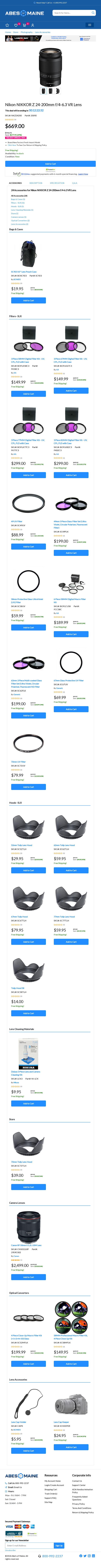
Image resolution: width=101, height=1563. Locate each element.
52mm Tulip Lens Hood (21, 845)
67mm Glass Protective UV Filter (69, 680)
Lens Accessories (42, 32)
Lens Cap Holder (18, 1422)
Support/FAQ (50, 1498)
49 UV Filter (16, 521)
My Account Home (53, 1481)
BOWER (17, 279)
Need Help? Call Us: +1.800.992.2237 (51, 3)
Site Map (48, 1502)
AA (15, 373)
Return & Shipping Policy (83, 1512)
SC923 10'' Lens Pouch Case (23, 271)
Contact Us (77, 1481)
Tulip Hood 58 (17, 988)
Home (8, 32)
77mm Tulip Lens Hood (64, 916)
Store (15, 32)
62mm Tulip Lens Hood (64, 845)
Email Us (18, 1487)
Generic (17, 694)
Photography (26, 32)
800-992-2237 (22, 1483)
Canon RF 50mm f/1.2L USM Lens (26, 1245)
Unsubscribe (10, 1550)
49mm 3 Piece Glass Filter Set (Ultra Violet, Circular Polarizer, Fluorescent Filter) (70, 524)
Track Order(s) (51, 1493)
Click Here (12, 145)
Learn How (83, 174)
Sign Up (59, 1545)
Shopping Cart (51, 1489)
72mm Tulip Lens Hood (21, 1162)
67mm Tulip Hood (19, 916)
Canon (16, 1256)
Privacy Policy (78, 1504)
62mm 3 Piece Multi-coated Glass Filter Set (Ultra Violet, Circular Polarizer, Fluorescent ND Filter (26, 683)
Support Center (79, 1485)
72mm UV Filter (18, 761)
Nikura (16, 1082)
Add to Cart (50, 163)
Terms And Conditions (81, 1508)
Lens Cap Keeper (61, 1422)
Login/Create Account (54, 1485)
